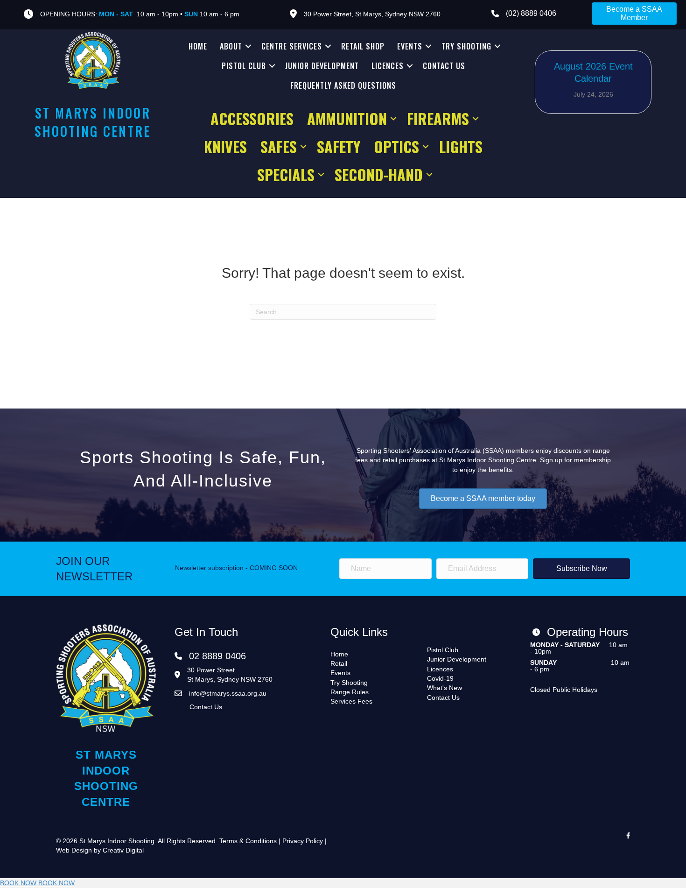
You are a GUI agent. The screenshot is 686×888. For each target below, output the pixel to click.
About (231, 46)
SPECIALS (286, 174)
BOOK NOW (18, 883)
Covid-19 (440, 678)
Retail (338, 663)
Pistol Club (244, 65)
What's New (444, 687)
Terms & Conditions (248, 841)
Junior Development (322, 65)
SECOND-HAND (379, 174)
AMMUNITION (347, 118)
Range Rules (349, 692)
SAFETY (338, 146)
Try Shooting (466, 46)
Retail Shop (363, 46)
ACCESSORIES (252, 118)
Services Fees (351, 701)
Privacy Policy (302, 841)
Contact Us (444, 65)
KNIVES (225, 146)
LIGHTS (461, 146)
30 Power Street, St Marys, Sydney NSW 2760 (372, 14)
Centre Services (291, 46)
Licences (387, 65)
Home (198, 46)
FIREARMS (438, 118)
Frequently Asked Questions (343, 85)
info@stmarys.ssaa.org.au (227, 693)
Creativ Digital (123, 850)
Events (409, 46)
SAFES (278, 146)
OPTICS (396, 146)
